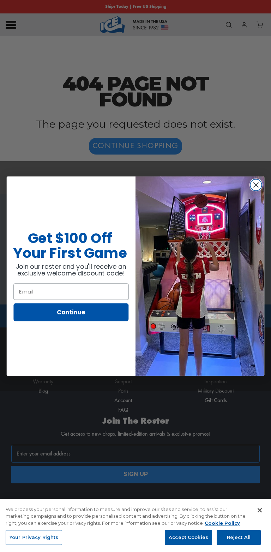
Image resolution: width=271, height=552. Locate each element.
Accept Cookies (188, 537)
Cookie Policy (222, 523)
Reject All (239, 537)
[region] (135, 525)
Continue (71, 312)
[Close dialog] (256, 185)
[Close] (259, 510)
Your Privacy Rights (34, 537)
